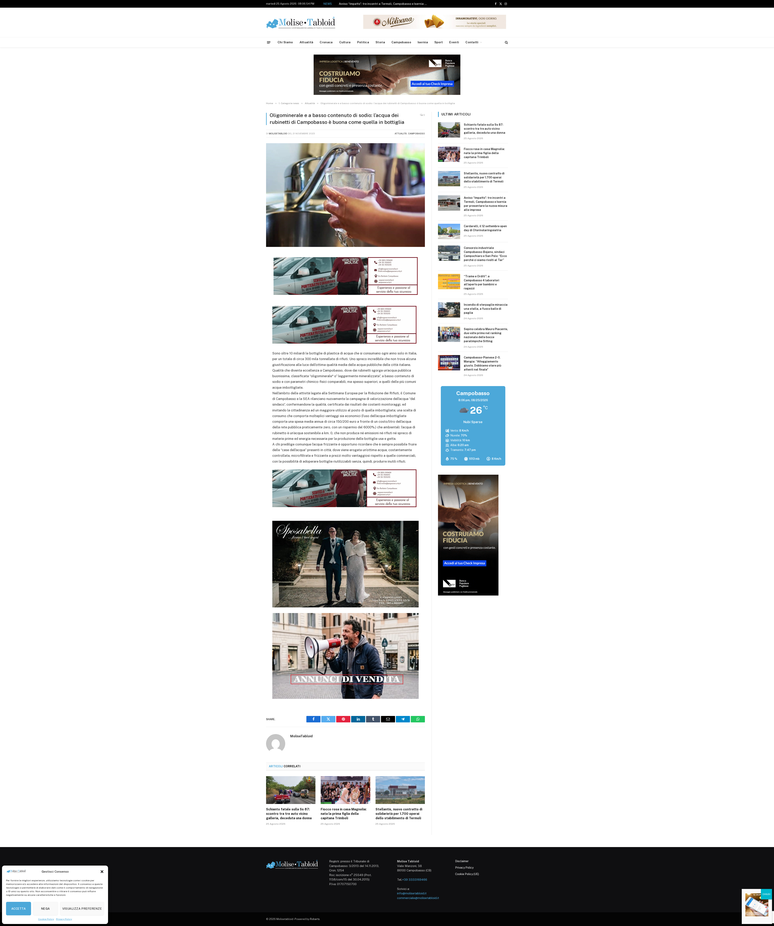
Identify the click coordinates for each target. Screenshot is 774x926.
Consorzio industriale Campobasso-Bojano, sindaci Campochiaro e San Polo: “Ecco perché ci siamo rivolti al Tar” (485, 254)
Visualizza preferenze (82, 908)
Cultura (345, 42)
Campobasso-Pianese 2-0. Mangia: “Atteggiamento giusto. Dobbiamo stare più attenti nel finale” (482, 363)
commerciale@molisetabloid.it (418, 898)
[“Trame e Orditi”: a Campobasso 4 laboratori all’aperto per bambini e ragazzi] (449, 281)
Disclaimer (462, 861)
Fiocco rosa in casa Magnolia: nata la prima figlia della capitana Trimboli (343, 813)
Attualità (306, 42)
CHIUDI (766, 894)
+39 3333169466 (414, 879)
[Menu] (268, 42)
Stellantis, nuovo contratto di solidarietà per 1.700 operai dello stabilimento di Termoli (399, 813)
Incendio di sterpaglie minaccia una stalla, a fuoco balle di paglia (486, 308)
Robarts (315, 919)
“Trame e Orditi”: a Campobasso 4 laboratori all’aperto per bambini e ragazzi (481, 282)
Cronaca (326, 42)
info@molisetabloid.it (412, 893)
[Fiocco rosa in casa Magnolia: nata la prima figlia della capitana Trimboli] (345, 790)
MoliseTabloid (278, 133)
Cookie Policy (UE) (467, 874)
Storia (380, 42)
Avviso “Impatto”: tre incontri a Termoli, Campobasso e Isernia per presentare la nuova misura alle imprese (485, 203)
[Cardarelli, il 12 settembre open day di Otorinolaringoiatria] (449, 231)
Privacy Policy (64, 919)
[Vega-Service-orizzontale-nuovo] (344, 342)
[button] (102, 872)
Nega (45, 908)
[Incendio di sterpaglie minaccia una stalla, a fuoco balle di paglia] (449, 310)
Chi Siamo (285, 42)
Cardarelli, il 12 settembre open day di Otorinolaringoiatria (393, 3)
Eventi (454, 42)
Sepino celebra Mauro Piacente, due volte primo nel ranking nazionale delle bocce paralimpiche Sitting (486, 335)
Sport (438, 42)
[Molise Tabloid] (306, 22)
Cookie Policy (46, 919)
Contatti (471, 42)
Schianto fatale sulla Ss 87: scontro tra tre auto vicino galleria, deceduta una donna (289, 813)
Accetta (18, 908)
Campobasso (401, 42)
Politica (363, 42)
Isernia (423, 42)
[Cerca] (506, 42)
